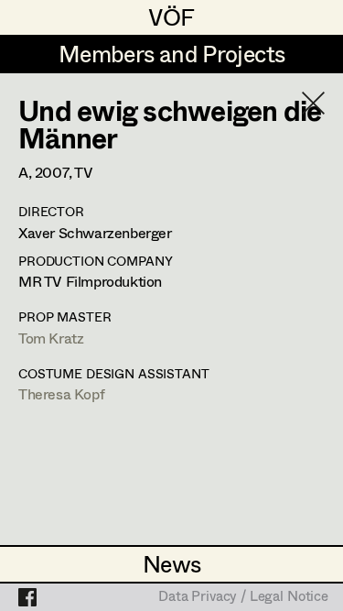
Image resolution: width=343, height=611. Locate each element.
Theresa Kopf (61, 393)
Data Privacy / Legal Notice (243, 597)
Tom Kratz (50, 337)
